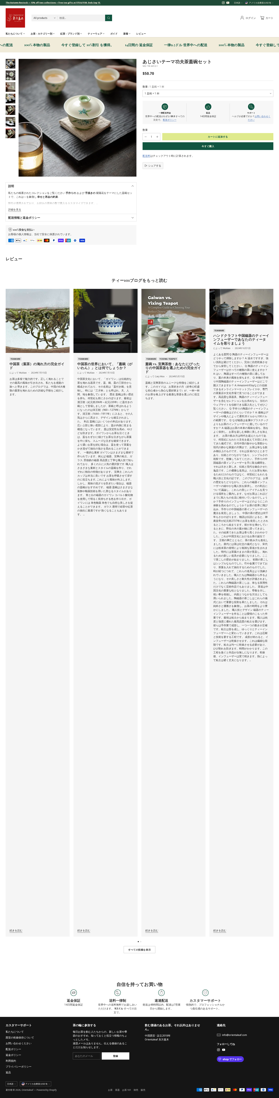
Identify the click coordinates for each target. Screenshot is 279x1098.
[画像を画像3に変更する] (10, 87)
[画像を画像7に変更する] (10, 133)
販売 (143, 1089)
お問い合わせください (18, 1043)
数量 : (153, 86)
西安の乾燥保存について (20, 1037)
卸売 (136, 1089)
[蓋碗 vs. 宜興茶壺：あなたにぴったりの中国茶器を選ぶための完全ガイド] (173, 321)
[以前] (6, 612)
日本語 (237, 2)
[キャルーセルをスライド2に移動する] (140, 941)
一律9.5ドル (150, 45)
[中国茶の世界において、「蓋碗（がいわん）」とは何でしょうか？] (105, 321)
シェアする (154, 165)
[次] (272, 612)
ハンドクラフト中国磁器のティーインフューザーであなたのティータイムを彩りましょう (241, 339)
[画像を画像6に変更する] (10, 122)
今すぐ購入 (208, 146)
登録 (115, 1056)
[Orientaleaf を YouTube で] (227, 3)
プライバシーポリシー (18, 1066)
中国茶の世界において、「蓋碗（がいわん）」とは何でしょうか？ (105, 365)
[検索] (108, 18)
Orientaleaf (27, 1089)
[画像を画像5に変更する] (10, 110)
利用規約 (11, 1061)
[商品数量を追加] (157, 136)
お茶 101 (126, 1089)
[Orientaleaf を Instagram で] (223, 3)
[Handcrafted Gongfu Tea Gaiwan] (77, 118)
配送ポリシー (169, 119)
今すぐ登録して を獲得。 (52, 45)
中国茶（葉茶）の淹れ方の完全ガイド (37, 365)
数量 (145, 130)
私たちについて (15, 1031)
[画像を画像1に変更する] (10, 64)
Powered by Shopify (46, 1089)
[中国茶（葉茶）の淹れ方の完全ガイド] (38, 321)
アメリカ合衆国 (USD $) (260, 2)
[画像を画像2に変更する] (10, 75)
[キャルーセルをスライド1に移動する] (138, 941)
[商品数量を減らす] (146, 136)
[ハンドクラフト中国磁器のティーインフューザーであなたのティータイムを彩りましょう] (241, 306)
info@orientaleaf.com (234, 1035)
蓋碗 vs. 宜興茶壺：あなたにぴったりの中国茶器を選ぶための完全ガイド (173, 367)
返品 (8, 1072)
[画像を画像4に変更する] (10, 98)
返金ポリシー (13, 1055)
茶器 (117, 1089)
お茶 (110, 1089)
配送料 (146, 156)
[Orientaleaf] (15, 18)
